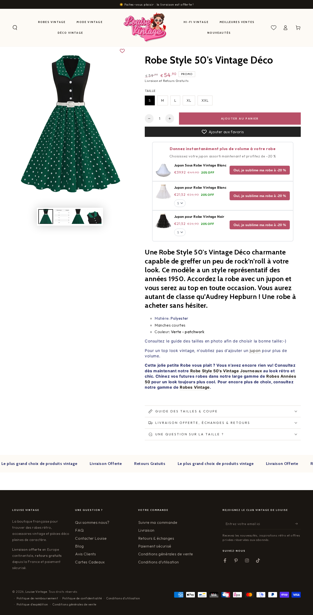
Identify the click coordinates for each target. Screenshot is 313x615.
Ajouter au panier (240, 118)
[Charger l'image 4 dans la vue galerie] (94, 216)
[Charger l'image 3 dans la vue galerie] (78, 216)
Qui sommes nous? (92, 522)
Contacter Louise (91, 538)
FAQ (79, 530)
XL (189, 100)
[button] (15, 27)
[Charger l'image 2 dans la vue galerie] (62, 216)
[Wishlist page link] (273, 27)
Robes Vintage (195, 387)
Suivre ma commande (158, 522)
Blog (79, 546)
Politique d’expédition (32, 604)
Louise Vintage (36, 591)
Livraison (146, 530)
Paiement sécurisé (154, 546)
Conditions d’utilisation (158, 562)
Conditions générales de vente (165, 553)
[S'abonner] (298, 523)
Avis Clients (85, 553)
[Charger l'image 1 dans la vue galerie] (45, 216)
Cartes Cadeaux (90, 562)
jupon (255, 350)
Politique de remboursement (37, 598)
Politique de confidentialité (82, 598)
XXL (205, 100)
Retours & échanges (156, 538)
